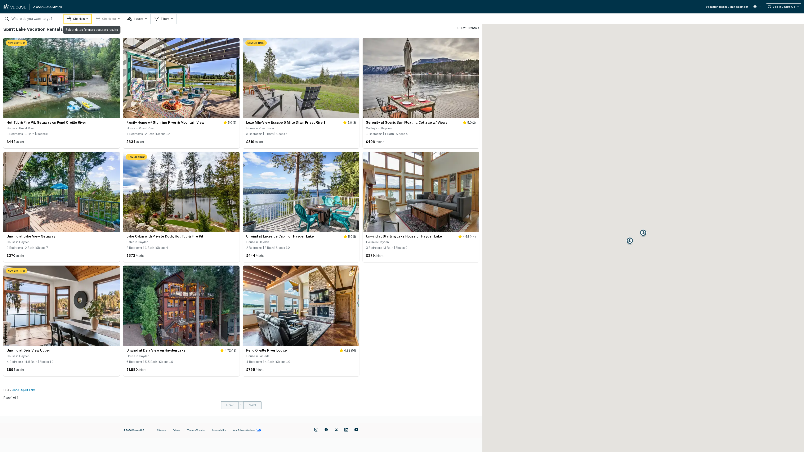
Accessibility (219, 430)
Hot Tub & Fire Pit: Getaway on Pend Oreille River (46, 123)
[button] (93, 19)
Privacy (176, 430)
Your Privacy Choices (244, 430)
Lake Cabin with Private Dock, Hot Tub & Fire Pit (164, 236)
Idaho (15, 390)
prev (229, 405)
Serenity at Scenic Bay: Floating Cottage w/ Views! (407, 123)
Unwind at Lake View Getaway (31, 236)
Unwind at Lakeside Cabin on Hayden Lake (280, 236)
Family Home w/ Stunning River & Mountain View (165, 123)
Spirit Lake (28, 390)
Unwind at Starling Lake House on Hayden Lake (404, 236)
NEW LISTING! (16, 43)
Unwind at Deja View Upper (28, 350)
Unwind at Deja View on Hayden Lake (156, 350)
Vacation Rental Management (727, 6)
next (252, 405)
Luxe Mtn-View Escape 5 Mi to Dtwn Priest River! (285, 123)
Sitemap (161, 430)
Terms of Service (196, 430)
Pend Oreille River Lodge (266, 350)
